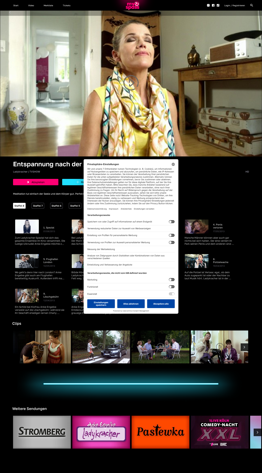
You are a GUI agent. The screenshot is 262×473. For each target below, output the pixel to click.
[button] (15, 5)
